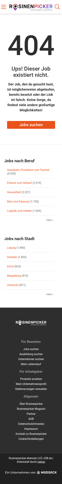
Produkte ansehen (31, 379)
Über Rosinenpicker (31, 403)
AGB (31, 418)
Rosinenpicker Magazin (31, 408)
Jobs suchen (31, 124)
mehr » (50, 220)
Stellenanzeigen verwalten (31, 389)
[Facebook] (28, 332)
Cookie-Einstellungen (31, 439)
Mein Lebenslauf (31, 364)
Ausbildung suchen (31, 354)
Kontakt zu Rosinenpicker (31, 433)
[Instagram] (34, 332)
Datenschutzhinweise (31, 423)
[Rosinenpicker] (30, 6)
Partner (31, 413)
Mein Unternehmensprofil (31, 384)
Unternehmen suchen (31, 359)
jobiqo (41, 461)
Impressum (31, 428)
